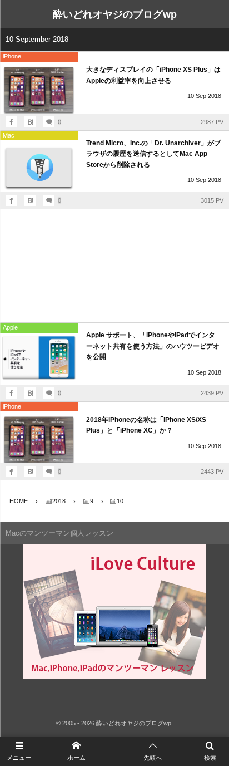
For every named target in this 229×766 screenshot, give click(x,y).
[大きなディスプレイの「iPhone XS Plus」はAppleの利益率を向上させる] (39, 88)
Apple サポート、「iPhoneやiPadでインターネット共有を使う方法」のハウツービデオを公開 (153, 346)
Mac (8, 135)
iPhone (12, 56)
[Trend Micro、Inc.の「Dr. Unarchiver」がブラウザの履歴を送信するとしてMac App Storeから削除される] (39, 166)
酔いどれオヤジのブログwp (115, 14)
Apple (10, 327)
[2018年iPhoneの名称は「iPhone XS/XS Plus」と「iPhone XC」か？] (39, 437)
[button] (152, 751)
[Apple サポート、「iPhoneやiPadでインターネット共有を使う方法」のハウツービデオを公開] (39, 359)
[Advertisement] (114, 265)
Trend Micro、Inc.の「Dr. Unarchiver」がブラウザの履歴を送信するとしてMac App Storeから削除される (153, 154)
